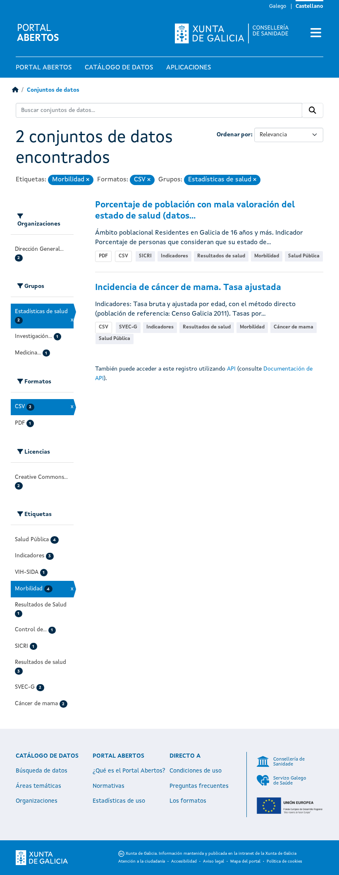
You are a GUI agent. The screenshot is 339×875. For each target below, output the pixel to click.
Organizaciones (36, 801)
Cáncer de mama (293, 327)
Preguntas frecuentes (199, 786)
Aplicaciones (188, 67)
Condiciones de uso (196, 771)
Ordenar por (234, 135)
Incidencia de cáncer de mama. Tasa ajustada (188, 287)
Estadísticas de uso (119, 801)
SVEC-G (128, 327)
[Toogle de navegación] (315, 33)
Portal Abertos (44, 67)
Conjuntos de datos (53, 90)
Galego (277, 6)
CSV (123, 256)
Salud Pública (304, 256)
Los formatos (188, 801)
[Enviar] (312, 110)
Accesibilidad (184, 861)
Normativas (108, 786)
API (231, 369)
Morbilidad (266, 256)
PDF (103, 256)
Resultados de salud (221, 256)
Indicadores (174, 256)
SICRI (145, 256)
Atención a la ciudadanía (141, 861)
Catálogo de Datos (119, 67)
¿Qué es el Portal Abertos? (129, 771)
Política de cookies (284, 861)
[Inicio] (15, 90)
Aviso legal (213, 861)
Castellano (309, 6)
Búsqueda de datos (41, 771)
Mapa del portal (245, 861)
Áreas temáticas (38, 786)
